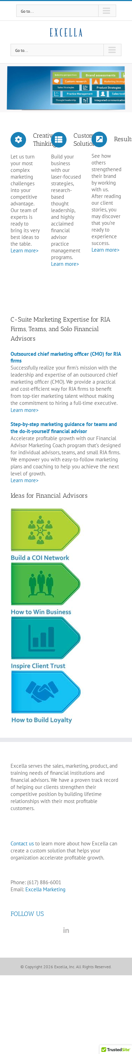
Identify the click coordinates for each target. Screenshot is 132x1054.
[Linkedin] (66, 930)
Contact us (22, 843)
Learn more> (25, 250)
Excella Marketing (45, 889)
